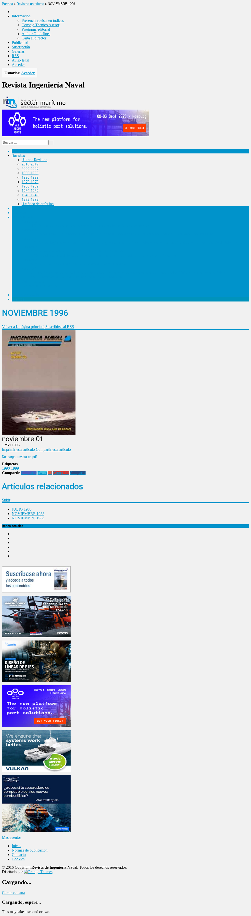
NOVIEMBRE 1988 (28, 514)
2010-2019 (30, 164)
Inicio (16, 846)
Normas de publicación (39, 286)
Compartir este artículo (53, 449)
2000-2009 (30, 169)
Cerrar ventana (13, 893)
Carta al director (34, 38)
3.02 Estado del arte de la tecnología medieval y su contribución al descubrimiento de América (103, 256)
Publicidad (20, 42)
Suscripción (21, 47)
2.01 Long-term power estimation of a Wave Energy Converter (79, 264)
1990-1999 (30, 173)
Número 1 (29, 269)
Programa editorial (36, 29)
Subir (6, 500)
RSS (15, 56)
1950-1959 (30, 191)
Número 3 (29, 247)
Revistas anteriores (30, 4)
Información (31, 290)
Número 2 (29, 260)
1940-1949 (30, 195)
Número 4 (29, 238)
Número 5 (29, 230)
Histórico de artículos (38, 204)
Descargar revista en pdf (19, 457)
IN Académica (22, 217)
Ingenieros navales (26, 295)
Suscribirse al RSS (59, 327)
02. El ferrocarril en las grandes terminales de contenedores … (78, 277)
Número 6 (29, 221)
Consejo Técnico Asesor (40, 25)
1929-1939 (30, 199)
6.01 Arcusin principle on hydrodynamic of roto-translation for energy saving (90, 225)
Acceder (18, 65)
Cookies (18, 859)
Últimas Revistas (34, 160)
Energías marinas (25, 208)
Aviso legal (20, 60)
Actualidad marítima (27, 151)
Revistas (18, 156)
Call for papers (33, 282)
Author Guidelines (36, 34)
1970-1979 (30, 182)
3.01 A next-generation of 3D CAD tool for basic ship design (77, 251)
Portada (7, 4)
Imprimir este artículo (18, 449)
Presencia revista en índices (43, 20)
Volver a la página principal (23, 327)
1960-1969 (30, 186)
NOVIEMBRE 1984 (28, 518)
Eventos (18, 299)
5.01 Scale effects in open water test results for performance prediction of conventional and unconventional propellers (122, 234)
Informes (19, 213)
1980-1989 (30, 177)
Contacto (19, 855)
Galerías (18, 51)
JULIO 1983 (22, 509)
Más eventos (11, 837)
